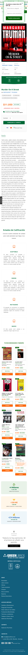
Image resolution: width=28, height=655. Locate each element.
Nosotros (3, 594)
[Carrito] (26, 8)
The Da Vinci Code (7, 362)
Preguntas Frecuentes (6, 607)
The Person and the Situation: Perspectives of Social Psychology (20, 426)
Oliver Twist (18, 362)
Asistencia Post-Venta (6, 618)
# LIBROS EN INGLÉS (6, 95)
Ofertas (3, 585)
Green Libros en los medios (8, 609)
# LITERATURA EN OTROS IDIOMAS (9, 98)
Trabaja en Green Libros (7, 616)
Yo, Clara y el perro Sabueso (19, 394)
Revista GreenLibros (6, 596)
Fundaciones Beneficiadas (7, 612)
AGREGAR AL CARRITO (14, 122)
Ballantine (16, 65)
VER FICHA (7, 371)
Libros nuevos (4, 583)
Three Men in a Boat (6, 425)
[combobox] (13, 8)
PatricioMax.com (21, 651)
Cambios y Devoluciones (7, 605)
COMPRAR (7, 374)
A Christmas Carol (7, 458)
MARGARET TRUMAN (7, 65)
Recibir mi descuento (14, 18)
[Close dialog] (22, 3)
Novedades (4, 580)
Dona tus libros (5, 591)
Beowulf (17, 458)
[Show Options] (21, 8)
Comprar (3, 589)
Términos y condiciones (7, 614)
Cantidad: (5, 118)
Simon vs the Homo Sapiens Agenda (7, 394)
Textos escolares (5, 587)
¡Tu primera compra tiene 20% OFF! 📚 (14, 5)
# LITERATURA (16, 95)
